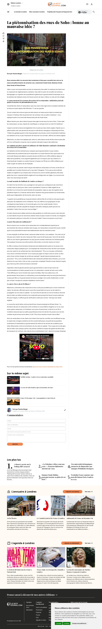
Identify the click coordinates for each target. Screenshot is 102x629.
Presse (38, 615)
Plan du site (41, 626)
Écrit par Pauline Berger (14, 74)
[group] (89, 11)
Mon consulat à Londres (37, 12)
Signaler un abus (41, 620)
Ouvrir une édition (41, 607)
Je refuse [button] (66, 623)
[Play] (89, 11)
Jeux (50, 617)
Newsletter (29, 610)
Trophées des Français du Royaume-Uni (59, 12)
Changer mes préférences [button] (79, 623)
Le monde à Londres (20, 12)
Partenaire (39, 610)
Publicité (38, 612)
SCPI (50, 608)
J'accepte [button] (58, 623)
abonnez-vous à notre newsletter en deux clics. (48, 367)
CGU (37, 617)
